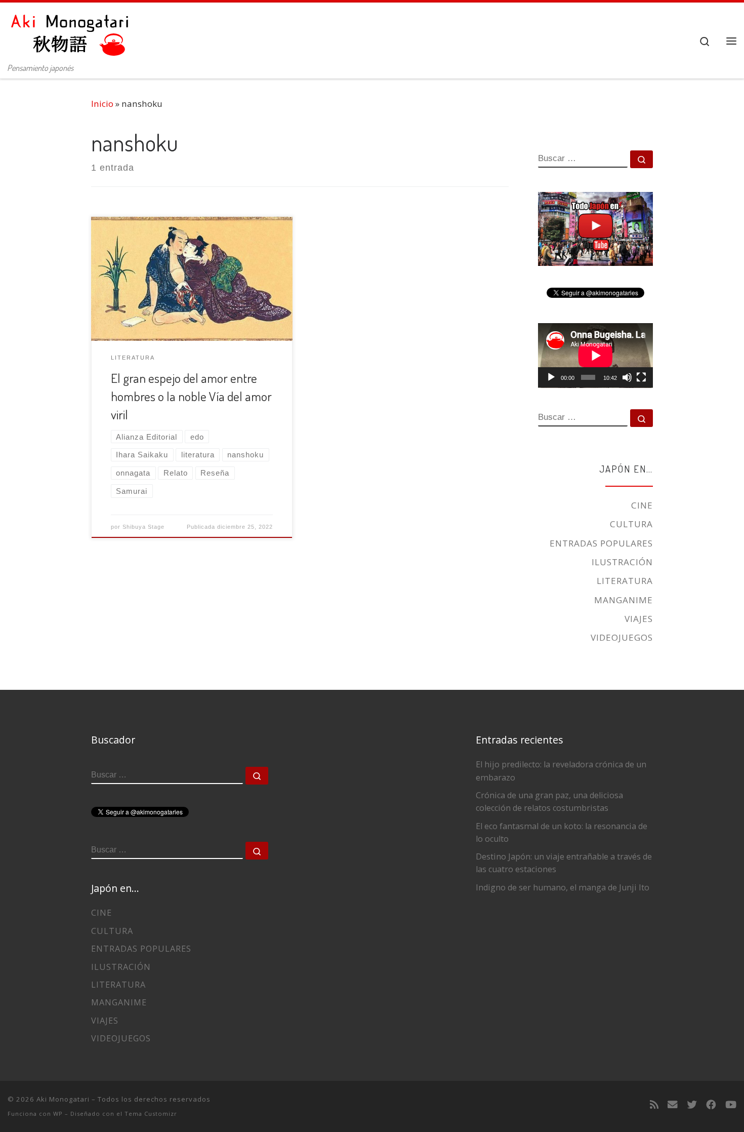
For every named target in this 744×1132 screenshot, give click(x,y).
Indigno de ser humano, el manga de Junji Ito (562, 887)
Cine (642, 505)
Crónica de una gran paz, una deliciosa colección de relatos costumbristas (549, 801)
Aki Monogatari (63, 1099)
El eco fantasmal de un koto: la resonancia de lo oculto (561, 832)
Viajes (639, 618)
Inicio (102, 103)
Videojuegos (622, 637)
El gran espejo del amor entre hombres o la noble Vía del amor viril (191, 396)
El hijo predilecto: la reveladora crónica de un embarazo (561, 771)
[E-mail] (673, 1104)
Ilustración (622, 562)
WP (58, 1113)
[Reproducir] (551, 377)
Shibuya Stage (143, 527)
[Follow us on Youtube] (730, 1104)
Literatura (625, 581)
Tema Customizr (151, 1113)
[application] (595, 355)
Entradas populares (601, 543)
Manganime (623, 600)
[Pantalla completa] (641, 377)
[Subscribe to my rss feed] (654, 1104)
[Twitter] (692, 1104)
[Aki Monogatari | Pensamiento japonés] (71, 30)
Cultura (631, 524)
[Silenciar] (627, 377)
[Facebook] (711, 1104)
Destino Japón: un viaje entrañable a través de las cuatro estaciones (564, 863)
